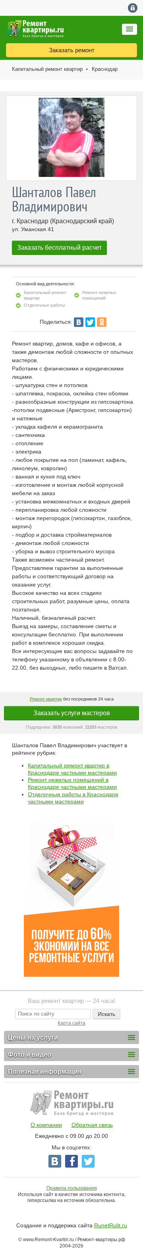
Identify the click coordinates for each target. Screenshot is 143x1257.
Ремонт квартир (46, 699)
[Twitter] (90, 322)
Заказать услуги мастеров (71, 713)
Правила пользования (71, 1188)
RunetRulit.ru (110, 1225)
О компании (46, 1125)
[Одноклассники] (101, 322)
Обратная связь (92, 1125)
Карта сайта (71, 1023)
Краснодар (105, 69)
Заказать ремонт (72, 50)
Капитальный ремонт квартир (47, 69)
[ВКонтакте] (78, 322)
